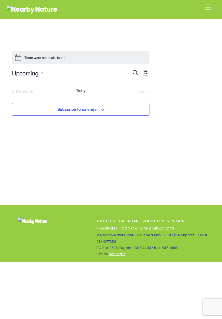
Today (80, 90)
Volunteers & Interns (164, 221)
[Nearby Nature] (32, 9)
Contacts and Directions (148, 228)
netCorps (117, 254)
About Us (105, 221)
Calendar (128, 221)
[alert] (80, 57)
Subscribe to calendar (77, 109)
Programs (107, 228)
